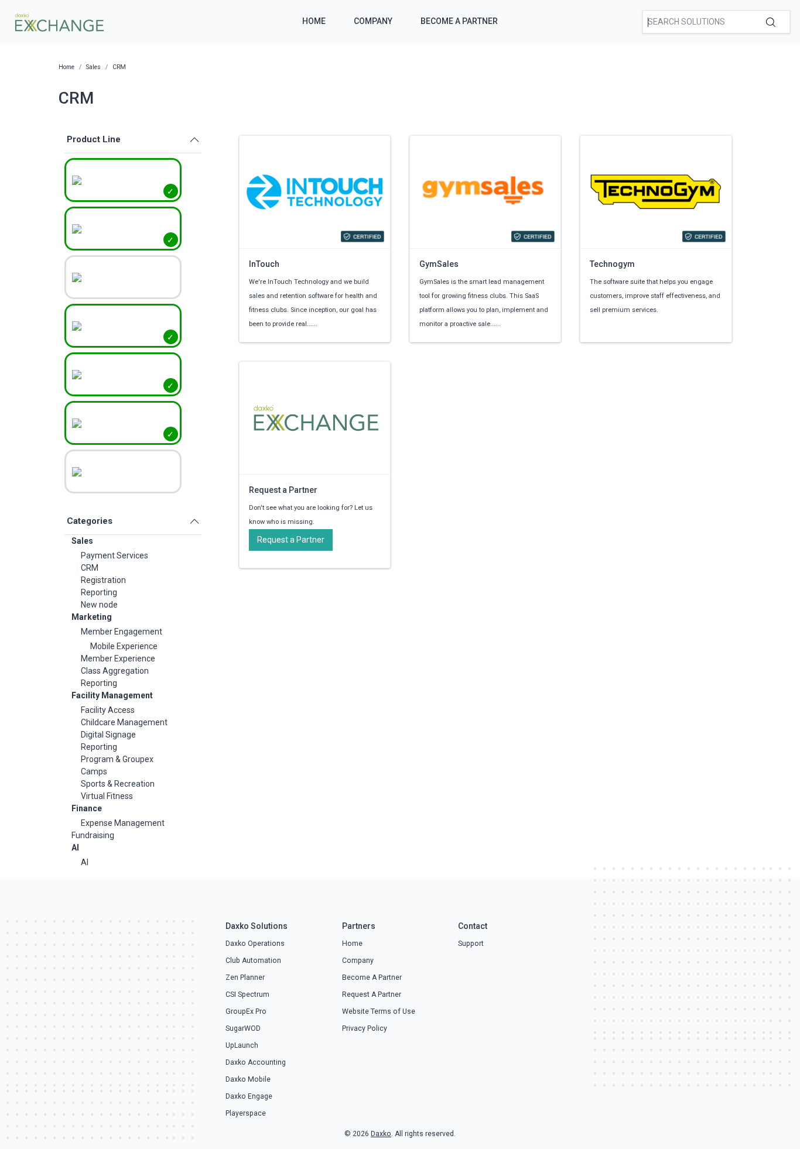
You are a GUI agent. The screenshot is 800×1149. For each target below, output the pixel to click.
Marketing (91, 617)
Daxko (381, 1134)
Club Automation (253, 960)
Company (373, 21)
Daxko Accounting (255, 1062)
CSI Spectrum (247, 994)
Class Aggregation (115, 670)
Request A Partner (371, 994)
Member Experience (118, 658)
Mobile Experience (124, 646)
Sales (82, 541)
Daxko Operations (255, 943)
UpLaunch (241, 1045)
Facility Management (112, 695)
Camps (94, 771)
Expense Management (123, 823)
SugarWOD (243, 1028)
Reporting (99, 592)
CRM (89, 567)
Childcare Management (124, 722)
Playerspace (245, 1113)
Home (314, 21)
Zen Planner (245, 977)
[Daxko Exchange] (58, 21)
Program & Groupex (117, 759)
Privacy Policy (364, 1028)
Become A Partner (459, 21)
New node (99, 604)
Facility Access (108, 710)
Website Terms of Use (378, 1011)
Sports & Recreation (118, 783)
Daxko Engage (248, 1096)
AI (75, 847)
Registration (103, 580)
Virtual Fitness (107, 796)
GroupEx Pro (245, 1011)
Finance (86, 808)
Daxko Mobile (248, 1079)
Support (471, 943)
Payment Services (114, 555)
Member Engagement (121, 631)
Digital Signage (108, 734)
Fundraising (92, 835)
